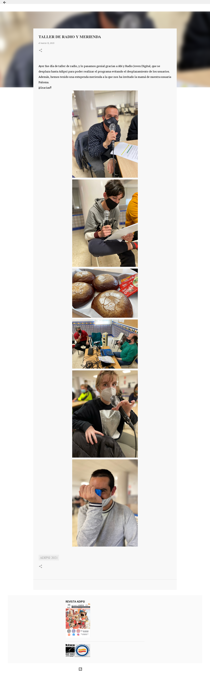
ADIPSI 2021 (49, 557)
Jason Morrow (116, 677)
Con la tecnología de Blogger (107, 669)
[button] (40, 50)
